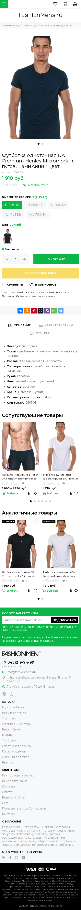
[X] (40, 310)
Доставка (8, 786)
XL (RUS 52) (13, 214)
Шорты (7, 735)
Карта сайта (55, 905)
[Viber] (47, 310)
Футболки (8, 295)
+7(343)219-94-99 (18, 662)
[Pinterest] (34, 310)
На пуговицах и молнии (56, 292)
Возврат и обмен (14, 797)
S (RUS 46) (12, 205)
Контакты (8, 814)
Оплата (7, 792)
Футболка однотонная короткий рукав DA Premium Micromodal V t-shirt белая (60, 477)
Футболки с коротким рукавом (35, 295)
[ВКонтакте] (20, 310)
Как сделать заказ (14, 781)
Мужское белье (13, 707)
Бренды (7, 762)
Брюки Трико (11, 729)
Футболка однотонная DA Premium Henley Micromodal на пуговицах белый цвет (59, 574)
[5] (7, 236)
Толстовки (9, 718)
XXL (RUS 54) (38, 214)
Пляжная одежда (14, 751)
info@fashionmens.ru (21, 672)
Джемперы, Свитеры (16, 724)
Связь (6, 803)
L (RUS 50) (58, 205)
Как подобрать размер (18, 775)
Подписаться (64, 620)
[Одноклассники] (27, 310)
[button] (39, 144)
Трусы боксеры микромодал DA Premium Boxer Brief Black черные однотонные (20, 477)
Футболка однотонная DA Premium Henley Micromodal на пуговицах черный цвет (19, 574)
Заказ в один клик (40, 273)
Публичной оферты (14, 629)
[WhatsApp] (54, 310)
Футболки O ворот (28, 292)
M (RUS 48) (35, 205)
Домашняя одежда (15, 757)
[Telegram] (61, 310)
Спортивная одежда (16, 746)
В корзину (56, 259)
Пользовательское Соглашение (24, 808)
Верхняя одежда (14, 713)
